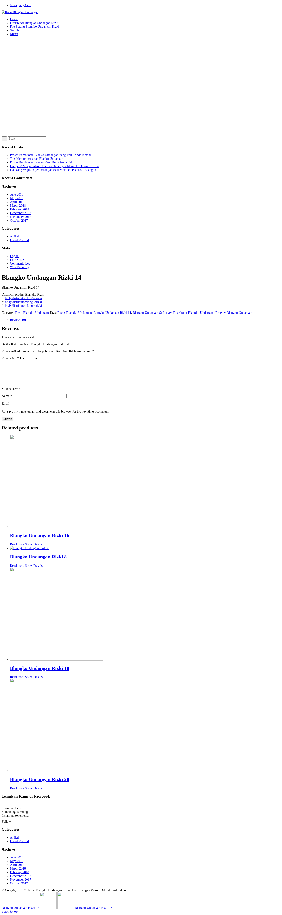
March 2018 (18, 205)
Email (7, 403)
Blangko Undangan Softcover (152, 312)
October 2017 (19, 220)
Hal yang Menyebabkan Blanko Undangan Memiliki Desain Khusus (54, 166)
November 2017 (20, 216)
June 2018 (16, 194)
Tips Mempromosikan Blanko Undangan (36, 158)
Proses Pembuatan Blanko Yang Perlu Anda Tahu (42, 162)
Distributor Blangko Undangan (193, 312)
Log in (14, 256)
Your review (11, 388)
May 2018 (16, 198)
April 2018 (17, 202)
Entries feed (17, 259)
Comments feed (20, 263)
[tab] (145, 320)
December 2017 (20, 213)
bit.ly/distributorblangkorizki (23, 298)
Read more (17, 544)
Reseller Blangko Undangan (233, 312)
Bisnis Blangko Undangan (74, 312)
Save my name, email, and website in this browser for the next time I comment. (58, 411)
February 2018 (19, 209)
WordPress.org (19, 267)
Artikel (14, 236)
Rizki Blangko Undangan (32, 312)
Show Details (33, 544)
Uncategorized (19, 240)
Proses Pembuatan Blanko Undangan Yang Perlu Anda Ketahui (51, 155)
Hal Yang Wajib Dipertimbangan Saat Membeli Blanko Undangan (53, 170)
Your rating (10, 358)
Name (7, 396)
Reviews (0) (18, 319)
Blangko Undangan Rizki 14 (112, 312)
